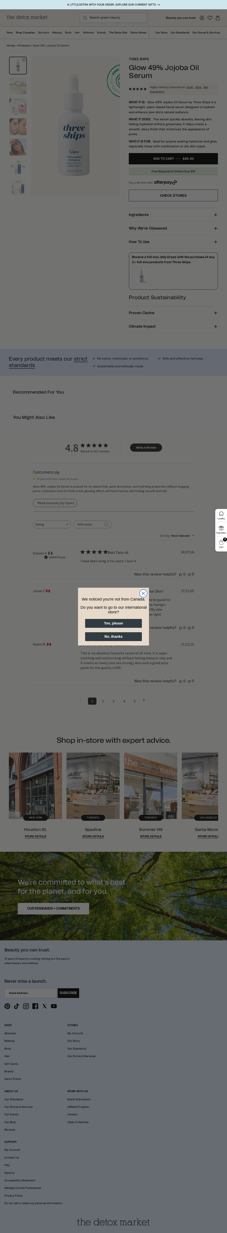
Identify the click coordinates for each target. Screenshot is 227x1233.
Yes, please (113, 623)
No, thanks (113, 636)
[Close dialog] (143, 593)
